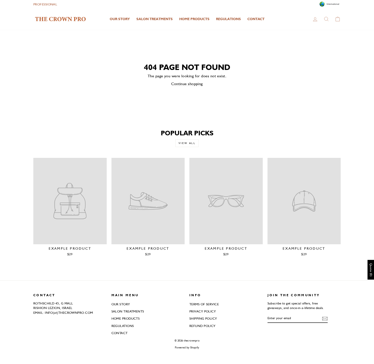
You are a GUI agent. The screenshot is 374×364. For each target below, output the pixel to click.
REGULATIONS (228, 19)
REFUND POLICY (202, 326)
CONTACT (255, 19)
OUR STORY (120, 19)
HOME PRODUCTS (194, 19)
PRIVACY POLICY (202, 311)
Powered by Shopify (187, 347)
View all (187, 143)
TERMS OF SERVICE (204, 304)
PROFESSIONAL (45, 4)
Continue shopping (187, 83)
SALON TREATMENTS (154, 19)
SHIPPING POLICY (203, 318)
